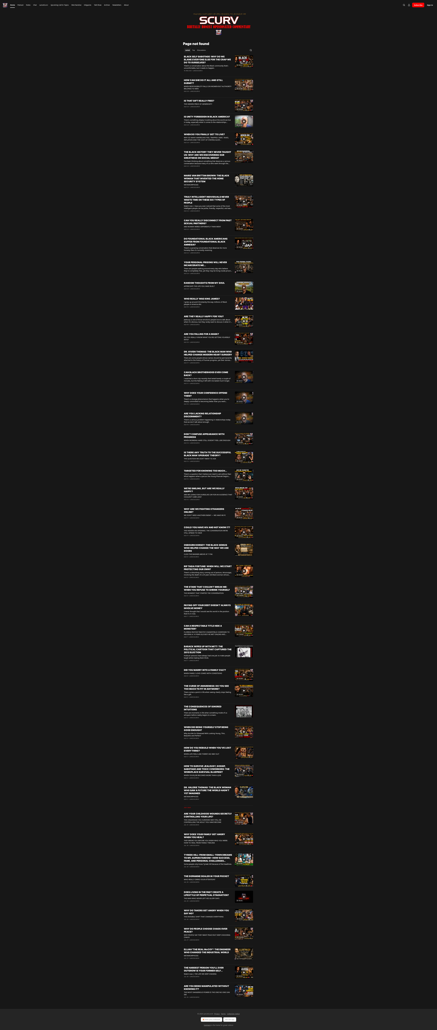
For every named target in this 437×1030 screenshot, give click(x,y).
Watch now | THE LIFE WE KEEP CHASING (200, 974)
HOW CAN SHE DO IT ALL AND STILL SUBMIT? (203, 81)
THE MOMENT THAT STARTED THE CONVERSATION (204, 593)
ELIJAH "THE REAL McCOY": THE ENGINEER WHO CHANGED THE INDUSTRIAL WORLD (207, 951)
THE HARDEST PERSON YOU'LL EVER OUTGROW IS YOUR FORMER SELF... (204, 969)
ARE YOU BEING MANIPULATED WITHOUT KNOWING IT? (206, 987)
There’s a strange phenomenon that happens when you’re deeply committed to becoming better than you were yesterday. (206, 400)
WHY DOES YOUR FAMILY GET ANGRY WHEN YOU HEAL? (204, 836)
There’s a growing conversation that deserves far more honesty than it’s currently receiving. (205, 249)
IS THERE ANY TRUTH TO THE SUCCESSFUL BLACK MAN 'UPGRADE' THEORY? (207, 454)
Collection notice (233, 1014)
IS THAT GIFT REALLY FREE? (199, 101)
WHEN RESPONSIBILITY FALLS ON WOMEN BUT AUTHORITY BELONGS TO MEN (207, 87)
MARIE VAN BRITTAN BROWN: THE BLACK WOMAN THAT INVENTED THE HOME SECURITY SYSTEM (206, 178)
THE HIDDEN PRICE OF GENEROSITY (198, 104)
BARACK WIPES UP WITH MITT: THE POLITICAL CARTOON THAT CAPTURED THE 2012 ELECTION (208, 649)
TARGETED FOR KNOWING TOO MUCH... (205, 471)
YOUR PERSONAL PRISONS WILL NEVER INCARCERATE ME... (205, 264)
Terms (223, 1014)
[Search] (404, 5)
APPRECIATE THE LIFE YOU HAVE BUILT (199, 286)
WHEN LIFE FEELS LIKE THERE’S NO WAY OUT (201, 754)
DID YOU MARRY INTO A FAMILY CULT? (205, 670)
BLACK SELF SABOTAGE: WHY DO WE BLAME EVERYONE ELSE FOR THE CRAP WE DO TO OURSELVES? (207, 59)
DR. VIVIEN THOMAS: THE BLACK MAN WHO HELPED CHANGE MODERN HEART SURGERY (208, 353)
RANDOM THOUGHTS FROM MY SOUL (204, 283)
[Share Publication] (409, 5)
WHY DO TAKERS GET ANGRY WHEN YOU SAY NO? (206, 912)
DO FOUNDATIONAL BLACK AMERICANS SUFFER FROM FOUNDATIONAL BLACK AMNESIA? (205, 241)
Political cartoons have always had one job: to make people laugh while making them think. (207, 656)
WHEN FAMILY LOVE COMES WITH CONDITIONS (203, 673)
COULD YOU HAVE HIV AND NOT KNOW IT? (207, 527)
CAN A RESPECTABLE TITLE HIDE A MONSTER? (203, 627)
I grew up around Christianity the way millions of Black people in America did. (205, 303)
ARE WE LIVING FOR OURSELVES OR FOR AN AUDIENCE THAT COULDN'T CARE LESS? (208, 495)
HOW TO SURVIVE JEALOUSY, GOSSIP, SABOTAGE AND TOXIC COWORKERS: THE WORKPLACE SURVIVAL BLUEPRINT (207, 769)
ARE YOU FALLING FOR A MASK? (201, 334)
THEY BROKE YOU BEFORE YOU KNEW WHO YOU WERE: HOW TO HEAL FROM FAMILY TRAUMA (206, 841)
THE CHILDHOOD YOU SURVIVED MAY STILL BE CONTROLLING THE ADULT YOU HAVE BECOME (202, 821)
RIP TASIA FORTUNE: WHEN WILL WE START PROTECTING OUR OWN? (208, 568)
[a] (244, 61)
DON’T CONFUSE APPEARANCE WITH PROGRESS (204, 435)
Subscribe (418, 5)
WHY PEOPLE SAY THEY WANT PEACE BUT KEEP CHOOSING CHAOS (207, 936)
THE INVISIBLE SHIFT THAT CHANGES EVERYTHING (204, 916)
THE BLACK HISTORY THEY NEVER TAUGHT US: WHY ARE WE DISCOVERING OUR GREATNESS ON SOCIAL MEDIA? (207, 155)
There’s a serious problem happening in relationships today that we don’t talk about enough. (207, 421)
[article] (218, 65)
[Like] (185, 145)
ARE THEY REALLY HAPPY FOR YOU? (204, 316)
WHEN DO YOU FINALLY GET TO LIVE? (204, 134)
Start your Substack (212, 1019)
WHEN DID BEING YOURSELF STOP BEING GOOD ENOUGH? (206, 728)
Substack (207, 1025)
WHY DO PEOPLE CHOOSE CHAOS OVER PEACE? (205, 930)
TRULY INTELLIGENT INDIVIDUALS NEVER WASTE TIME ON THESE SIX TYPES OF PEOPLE (206, 200)
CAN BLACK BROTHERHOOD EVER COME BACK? (206, 374)
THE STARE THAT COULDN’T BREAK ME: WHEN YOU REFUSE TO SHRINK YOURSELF (207, 588)
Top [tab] (193, 50)
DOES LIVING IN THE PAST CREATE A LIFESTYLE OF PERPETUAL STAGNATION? (206, 893)
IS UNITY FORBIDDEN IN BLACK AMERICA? (207, 116)
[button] (12, 5)
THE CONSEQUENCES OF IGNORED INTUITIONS (202, 708)
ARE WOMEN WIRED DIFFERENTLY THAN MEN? (202, 226)
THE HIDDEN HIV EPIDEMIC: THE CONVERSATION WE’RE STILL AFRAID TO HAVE (206, 531)
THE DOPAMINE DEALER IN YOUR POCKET (206, 876)
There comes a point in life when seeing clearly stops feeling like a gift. (207, 693)
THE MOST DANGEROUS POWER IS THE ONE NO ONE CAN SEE (207, 993)
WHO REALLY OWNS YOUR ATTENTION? (199, 879)
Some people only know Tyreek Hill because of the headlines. (208, 864)
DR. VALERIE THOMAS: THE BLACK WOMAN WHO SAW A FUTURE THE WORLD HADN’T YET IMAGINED (207, 790)
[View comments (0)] (201, 73)
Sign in (430, 5)
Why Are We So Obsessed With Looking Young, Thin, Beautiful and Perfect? (204, 734)
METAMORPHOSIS (191, 185)
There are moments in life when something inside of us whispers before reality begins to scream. (205, 714)
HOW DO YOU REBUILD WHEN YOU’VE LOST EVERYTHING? (207, 749)
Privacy (217, 1014)
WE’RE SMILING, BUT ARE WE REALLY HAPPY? (204, 490)
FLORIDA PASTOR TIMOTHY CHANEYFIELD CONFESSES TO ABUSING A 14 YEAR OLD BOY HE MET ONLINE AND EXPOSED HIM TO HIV (207, 633)
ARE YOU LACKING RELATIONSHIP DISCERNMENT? (202, 415)
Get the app (229, 1019)
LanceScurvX (197, 70)
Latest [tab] (187, 50)
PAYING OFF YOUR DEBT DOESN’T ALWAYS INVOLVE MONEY (207, 607)
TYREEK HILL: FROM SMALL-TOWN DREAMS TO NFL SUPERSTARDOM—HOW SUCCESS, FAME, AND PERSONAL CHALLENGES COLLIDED (208, 858)
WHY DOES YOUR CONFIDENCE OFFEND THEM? (205, 394)
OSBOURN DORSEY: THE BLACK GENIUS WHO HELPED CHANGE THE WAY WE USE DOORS (206, 548)
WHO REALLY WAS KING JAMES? (202, 298)
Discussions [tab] (201, 50)
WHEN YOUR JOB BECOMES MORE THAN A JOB (202, 775)
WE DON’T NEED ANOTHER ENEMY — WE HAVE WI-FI (205, 515)
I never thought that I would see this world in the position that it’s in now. (206, 612)
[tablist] (195, 50)
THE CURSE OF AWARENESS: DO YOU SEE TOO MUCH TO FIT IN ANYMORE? (206, 687)
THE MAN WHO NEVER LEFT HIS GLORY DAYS (201, 898)
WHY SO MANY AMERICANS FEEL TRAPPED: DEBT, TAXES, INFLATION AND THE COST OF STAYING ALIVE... (206, 138)
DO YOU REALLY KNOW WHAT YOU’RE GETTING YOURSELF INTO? (207, 338)
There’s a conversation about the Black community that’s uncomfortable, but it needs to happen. (206, 67)
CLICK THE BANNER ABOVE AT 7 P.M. (198, 554)
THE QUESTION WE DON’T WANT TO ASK (200, 458)
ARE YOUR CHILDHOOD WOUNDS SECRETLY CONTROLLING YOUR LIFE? (208, 815)
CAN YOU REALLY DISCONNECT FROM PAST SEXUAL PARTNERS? (208, 222)
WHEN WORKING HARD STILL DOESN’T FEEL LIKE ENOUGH (207, 440)
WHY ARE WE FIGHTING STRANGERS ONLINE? (204, 510)
